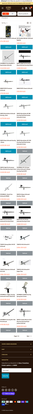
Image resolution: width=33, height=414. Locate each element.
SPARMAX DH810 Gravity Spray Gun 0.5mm (24, 295)
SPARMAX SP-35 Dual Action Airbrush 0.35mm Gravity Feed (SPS (23, 169)
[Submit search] (29, 13)
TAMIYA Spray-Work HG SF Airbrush (7, 245)
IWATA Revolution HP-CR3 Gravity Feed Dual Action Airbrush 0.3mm (24, 142)
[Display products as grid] (28, 23)
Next (28, 336)
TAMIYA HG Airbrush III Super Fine (23, 270)
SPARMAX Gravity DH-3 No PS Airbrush (7, 320)
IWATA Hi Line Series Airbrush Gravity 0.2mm (7, 220)
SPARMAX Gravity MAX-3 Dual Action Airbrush (7, 64)
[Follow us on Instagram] (9, 390)
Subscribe (5, 376)
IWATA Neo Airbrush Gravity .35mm (8, 141)
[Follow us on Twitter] (6, 390)
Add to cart (8, 47)
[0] (30, 8)
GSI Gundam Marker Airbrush (8, 38)
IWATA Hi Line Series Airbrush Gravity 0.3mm (23, 220)
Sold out (25, 151)
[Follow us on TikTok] (16, 390)
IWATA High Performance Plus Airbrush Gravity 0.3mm (8, 168)
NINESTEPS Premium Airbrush (6, 89)
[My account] (23, 8)
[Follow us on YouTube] (12, 390)
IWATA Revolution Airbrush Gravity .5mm (7, 114)
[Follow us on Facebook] (3, 390)
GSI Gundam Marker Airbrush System (25, 39)
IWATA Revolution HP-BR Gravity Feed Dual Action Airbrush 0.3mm (23, 115)
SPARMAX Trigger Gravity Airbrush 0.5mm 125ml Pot (7, 295)
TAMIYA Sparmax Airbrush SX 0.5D (7, 270)
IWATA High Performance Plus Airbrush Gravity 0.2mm (25, 64)
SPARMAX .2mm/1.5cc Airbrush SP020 (6, 195)
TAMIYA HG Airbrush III (23, 244)
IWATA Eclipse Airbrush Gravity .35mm (23, 195)
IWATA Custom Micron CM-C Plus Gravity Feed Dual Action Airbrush (24, 321)
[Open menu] (2, 8)
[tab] (5, 14)
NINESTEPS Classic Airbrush (24, 88)
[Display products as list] (30, 23)
